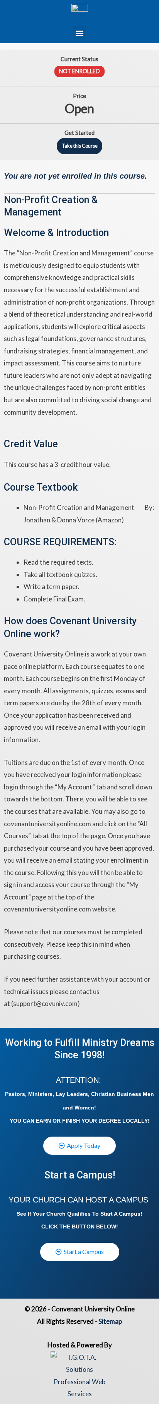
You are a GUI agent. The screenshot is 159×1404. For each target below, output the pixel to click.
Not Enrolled (79, 71)
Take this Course (80, 146)
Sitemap (110, 1321)
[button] (79, 32)
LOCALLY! (136, 1121)
